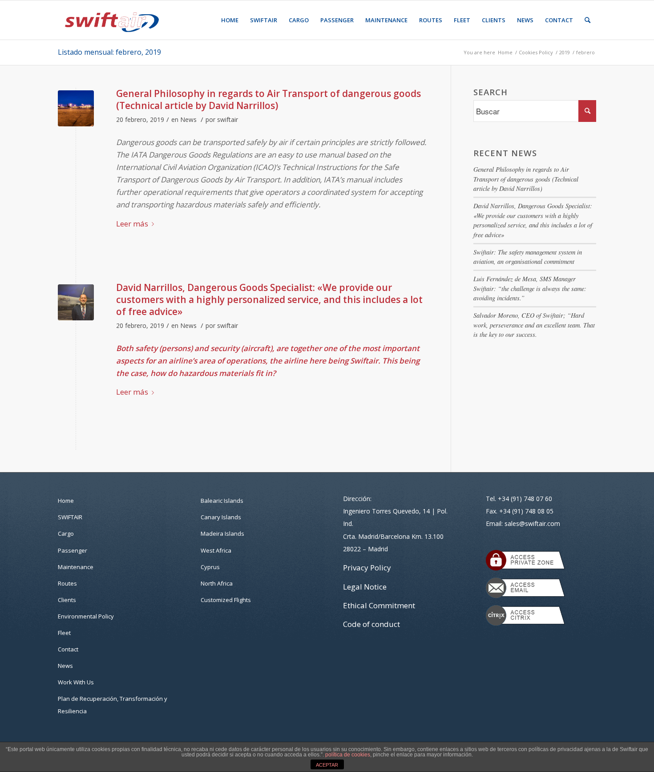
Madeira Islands (222, 533)
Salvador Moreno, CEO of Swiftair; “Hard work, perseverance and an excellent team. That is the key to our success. (534, 325)
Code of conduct (371, 624)
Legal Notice (365, 587)
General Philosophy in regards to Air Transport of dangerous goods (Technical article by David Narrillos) (268, 99)
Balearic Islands (222, 501)
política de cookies (347, 755)
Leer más (132, 223)
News (188, 119)
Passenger (72, 550)
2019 (564, 52)
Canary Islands (221, 517)
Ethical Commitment (379, 605)
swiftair (227, 119)
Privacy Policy (367, 567)
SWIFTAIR (70, 517)
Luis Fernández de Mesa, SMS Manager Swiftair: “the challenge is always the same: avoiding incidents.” (529, 288)
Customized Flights (226, 600)
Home (505, 52)
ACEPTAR (327, 765)
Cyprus (210, 567)
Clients (67, 600)
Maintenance (75, 567)
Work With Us (76, 682)
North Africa (217, 583)
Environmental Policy (86, 616)
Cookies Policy (536, 52)
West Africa (216, 550)
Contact (68, 649)
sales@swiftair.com (532, 523)
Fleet (64, 633)
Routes (67, 583)
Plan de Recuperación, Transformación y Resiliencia (112, 705)
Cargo (66, 533)
